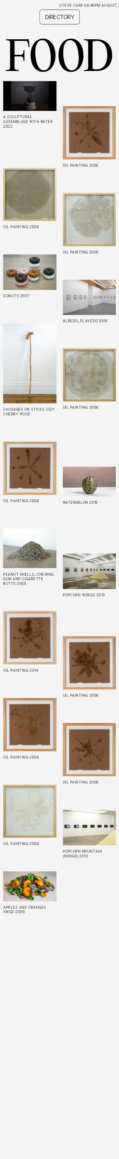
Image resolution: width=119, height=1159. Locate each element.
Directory (59, 17)
